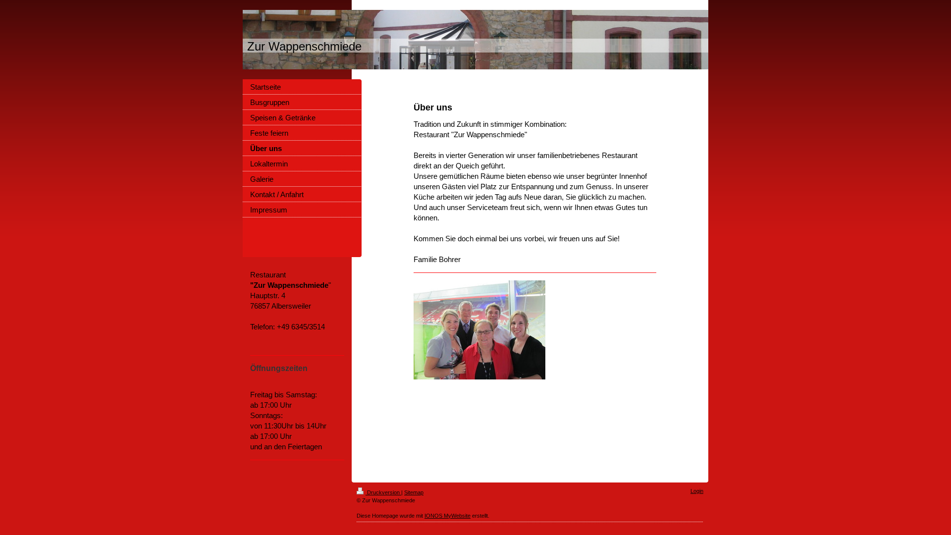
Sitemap (413, 492)
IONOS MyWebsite (447, 516)
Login (696, 491)
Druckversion (383, 492)
